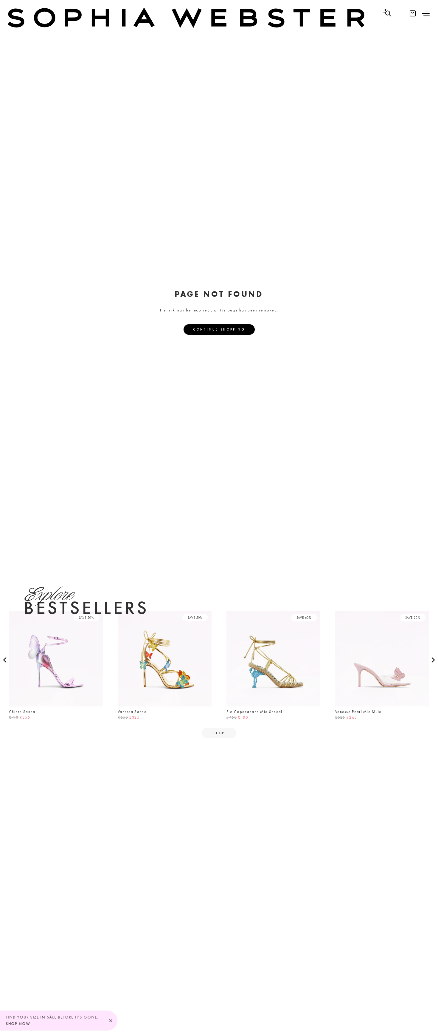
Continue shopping (219, 329)
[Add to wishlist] (96, 617)
